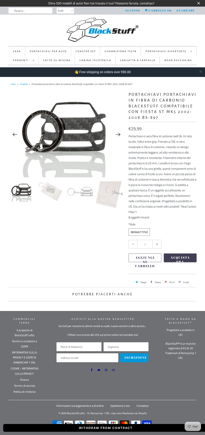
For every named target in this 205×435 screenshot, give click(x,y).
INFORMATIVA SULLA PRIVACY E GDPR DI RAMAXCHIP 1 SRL (24, 357)
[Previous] (14, 134)
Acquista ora (180, 258)
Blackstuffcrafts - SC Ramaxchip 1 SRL (88, 413)
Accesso (132, 10)
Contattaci (143, 406)
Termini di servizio (24, 386)
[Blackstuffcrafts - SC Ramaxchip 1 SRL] (102, 30)
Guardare (186, 10)
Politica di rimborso (24, 392)
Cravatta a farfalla (138, 60)
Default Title (139, 232)
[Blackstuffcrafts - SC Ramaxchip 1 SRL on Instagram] (106, 370)
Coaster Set (86, 51)
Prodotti (24, 84)
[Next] (118, 134)
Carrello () (160, 10)
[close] (200, 71)
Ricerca (24, 379)
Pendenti (22, 60)
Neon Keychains (178, 60)
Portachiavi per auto (48, 51)
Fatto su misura (57, 60)
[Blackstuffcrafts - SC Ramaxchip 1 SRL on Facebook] (91, 370)
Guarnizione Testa (121, 51)
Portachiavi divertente (167, 51)
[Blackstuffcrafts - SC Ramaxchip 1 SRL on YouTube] (98, 370)
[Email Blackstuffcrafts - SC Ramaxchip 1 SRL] (113, 370)
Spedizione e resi (120, 406)
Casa (17, 51)
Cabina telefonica (95, 60)
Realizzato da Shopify (135, 413)
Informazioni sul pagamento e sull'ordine (80, 406)
